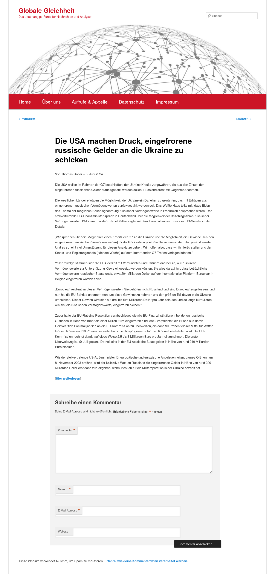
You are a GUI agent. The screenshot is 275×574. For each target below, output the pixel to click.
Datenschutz (132, 101)
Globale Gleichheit (46, 10)
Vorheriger (27, 119)
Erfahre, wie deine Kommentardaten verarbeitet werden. (146, 561)
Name (64, 489)
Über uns (51, 101)
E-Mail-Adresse (69, 510)
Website (63, 531)
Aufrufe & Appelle (90, 101)
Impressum (167, 101)
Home (25, 101)
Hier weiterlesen (68, 378)
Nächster (243, 119)
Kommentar (66, 430)
